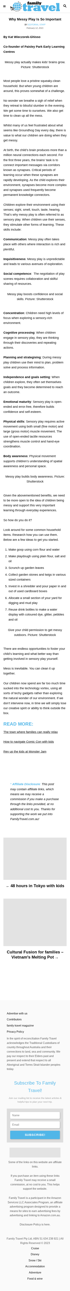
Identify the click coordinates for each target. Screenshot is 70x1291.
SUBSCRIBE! (35, 1135)
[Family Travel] (35, 6)
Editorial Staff (37, 25)
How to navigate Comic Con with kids (28, 741)
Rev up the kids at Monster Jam (24, 751)
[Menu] (5, 6)
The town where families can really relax (30, 732)
